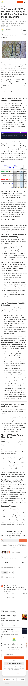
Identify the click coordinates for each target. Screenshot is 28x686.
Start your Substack (10, 679)
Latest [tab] (6, 611)
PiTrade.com (12, 113)
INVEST (3, 6)
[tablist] (7, 572)
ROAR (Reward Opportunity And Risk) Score (13, 207)
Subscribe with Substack (15, 663)
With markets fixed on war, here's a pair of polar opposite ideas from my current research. (10, 635)
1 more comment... (5, 604)
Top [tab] (3, 611)
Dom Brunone (7, 585)
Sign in (25, 2)
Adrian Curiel (13, 59)
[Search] (25, 611)
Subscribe (19, 2)
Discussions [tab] (12, 611)
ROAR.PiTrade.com (14, 216)
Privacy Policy (16, 669)
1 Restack (18, 552)
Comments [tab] (4, 572)
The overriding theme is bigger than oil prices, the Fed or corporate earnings (10, 621)
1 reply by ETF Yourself (11, 597)
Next (23, 562)
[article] (14, 620)
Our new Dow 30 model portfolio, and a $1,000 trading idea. (10, 631)
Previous (6, 562)
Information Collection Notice (15, 545)
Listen (24, 30)
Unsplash (20, 59)
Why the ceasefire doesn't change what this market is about (9, 617)
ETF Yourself (7, 29)
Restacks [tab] (11, 572)
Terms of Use (21, 544)
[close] (24, 638)
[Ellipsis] (26, 586)
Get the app (21, 679)
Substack (7, 683)
